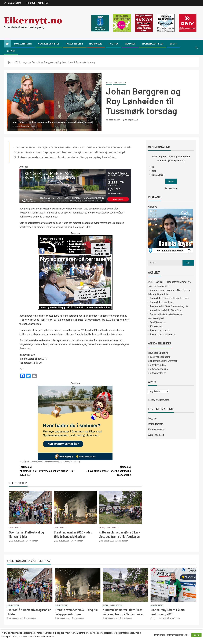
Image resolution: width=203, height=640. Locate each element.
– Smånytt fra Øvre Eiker (160, 302)
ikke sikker (158, 175)
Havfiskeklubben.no (158, 352)
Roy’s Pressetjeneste (159, 356)
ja (153, 167)
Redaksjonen (114, 120)
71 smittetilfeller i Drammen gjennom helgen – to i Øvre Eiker (46, 471)
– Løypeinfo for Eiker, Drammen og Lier (168, 306)
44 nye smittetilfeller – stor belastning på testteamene (108, 471)
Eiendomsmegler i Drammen (162, 360)
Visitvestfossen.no (158, 369)
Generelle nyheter (48, 44)
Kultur (11, 51)
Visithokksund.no (157, 365)
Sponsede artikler (152, 44)
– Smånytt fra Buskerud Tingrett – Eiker (168, 298)
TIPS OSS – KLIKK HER (37, 3)
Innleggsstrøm (155, 424)
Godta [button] (196, 635)
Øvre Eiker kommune (53, 462)
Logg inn (152, 418)
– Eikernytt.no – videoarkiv (162, 334)
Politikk (113, 44)
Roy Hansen (33, 541)
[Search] (197, 47)
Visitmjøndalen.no (157, 373)
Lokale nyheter (23, 44)
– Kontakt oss (155, 326)
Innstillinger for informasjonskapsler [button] (171, 634)
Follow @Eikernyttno (158, 399)
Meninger (130, 44)
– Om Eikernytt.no (157, 322)
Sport (173, 44)
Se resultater (171, 188)
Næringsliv (95, 44)
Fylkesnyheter (74, 44)
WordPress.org (156, 434)
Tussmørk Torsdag (72, 462)
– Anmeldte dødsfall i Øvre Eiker (165, 310)
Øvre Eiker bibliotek (33, 462)
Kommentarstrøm (157, 429)
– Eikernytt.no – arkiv (159, 330)
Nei (154, 171)
